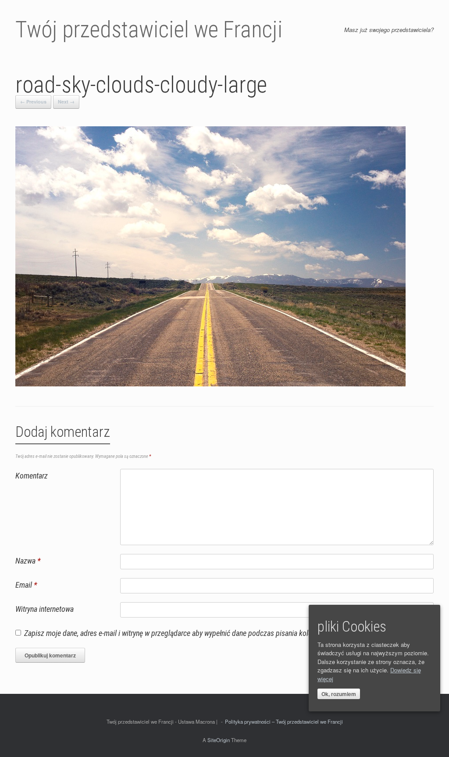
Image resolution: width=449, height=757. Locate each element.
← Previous (33, 101)
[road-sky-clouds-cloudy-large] (210, 384)
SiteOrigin (218, 739)
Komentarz (31, 475)
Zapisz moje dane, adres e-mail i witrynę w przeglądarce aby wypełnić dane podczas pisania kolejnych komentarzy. (194, 633)
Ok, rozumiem (338, 694)
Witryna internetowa (44, 609)
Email (26, 584)
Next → (66, 101)
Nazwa (28, 560)
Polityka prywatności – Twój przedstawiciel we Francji (284, 721)
